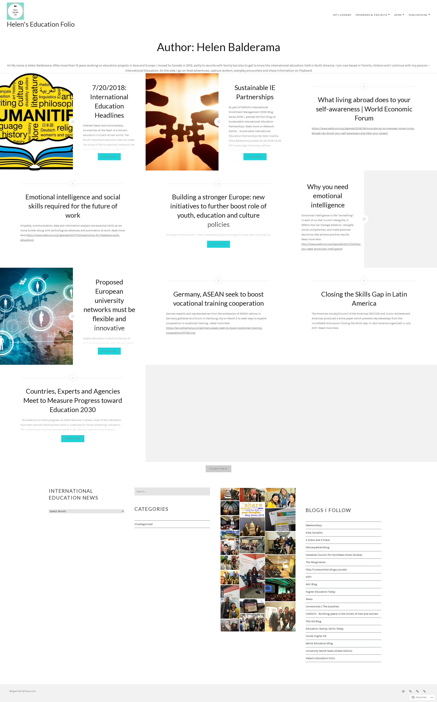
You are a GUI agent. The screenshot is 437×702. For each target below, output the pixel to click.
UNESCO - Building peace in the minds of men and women (342, 613)
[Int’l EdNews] (403, 691)
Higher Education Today (320, 591)
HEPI (309, 576)
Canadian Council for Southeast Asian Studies (334, 554)
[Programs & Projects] (410, 691)
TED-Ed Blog (313, 621)
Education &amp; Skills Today (324, 628)
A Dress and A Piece (318, 540)
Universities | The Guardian (322, 606)
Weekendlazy (314, 525)
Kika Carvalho (314, 532)
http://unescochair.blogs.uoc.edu (326, 569)
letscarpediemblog (317, 547)
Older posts (218, 468)
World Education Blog (319, 643)
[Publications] (424, 691)
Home (398, 14)
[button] (229, 494)
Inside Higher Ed (316, 636)
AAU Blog (311, 584)
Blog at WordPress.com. (22, 691)
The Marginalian (316, 562)
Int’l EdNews (342, 14)
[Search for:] (172, 491)
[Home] (417, 691)
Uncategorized (144, 524)
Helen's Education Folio (41, 24)
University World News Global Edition (329, 650)
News (309, 599)
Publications (418, 14)
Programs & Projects (371, 14)
